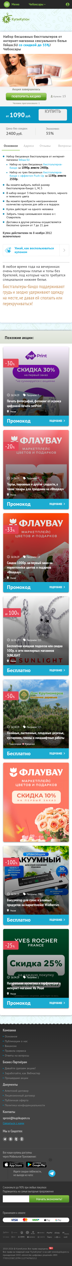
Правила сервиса (15, 1051)
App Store (13, 1164)
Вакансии (11, 1046)
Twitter (16, 1139)
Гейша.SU (24, 160)
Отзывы (45, 146)
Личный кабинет (67, 4)
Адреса (29, 146)
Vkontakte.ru (10, 1139)
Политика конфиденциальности (25, 1105)
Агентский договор (17, 1091)
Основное (11, 146)
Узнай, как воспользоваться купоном (34, 250)
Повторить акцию (26, 96)
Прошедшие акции (16, 1078)
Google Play (36, 1164)
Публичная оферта (16, 1100)
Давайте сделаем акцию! (20, 1068)
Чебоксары (36, 4)
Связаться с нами (13, 1123)
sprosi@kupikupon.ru (16, 1118)
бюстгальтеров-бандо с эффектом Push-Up (36, 174)
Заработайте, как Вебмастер (22, 1073)
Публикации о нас (16, 1041)
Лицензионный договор (20, 1095)
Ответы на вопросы (17, 1055)
